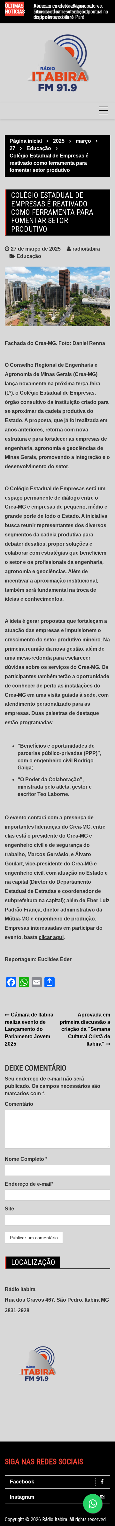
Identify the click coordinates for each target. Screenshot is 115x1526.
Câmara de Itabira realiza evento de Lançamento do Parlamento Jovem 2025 (29, 1029)
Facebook (22, 1481)
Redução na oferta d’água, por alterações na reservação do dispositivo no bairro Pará (63, 11)
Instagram (22, 1497)
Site (9, 1208)
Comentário (19, 1104)
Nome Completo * (26, 1159)
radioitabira (86, 249)
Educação (29, 256)
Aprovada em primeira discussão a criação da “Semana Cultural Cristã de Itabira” (85, 1029)
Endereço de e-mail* (29, 1184)
